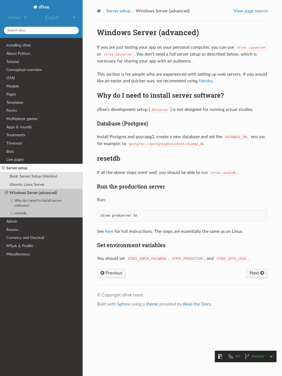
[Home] (99, 11)
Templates (14, 102)
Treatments (15, 135)
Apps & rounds (19, 127)
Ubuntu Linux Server (27, 184)
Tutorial (12, 62)
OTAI (10, 78)
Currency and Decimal (25, 238)
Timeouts (14, 143)
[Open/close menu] (3, 168)
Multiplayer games (21, 119)
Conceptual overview (24, 70)
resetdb (20, 213)
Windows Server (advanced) (33, 193)
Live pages (15, 159)
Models (12, 86)
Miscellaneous (18, 254)
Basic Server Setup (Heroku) (33, 176)
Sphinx (123, 304)
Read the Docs (197, 304)
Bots (10, 151)
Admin (11, 221)
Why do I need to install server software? (38, 203)
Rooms (12, 230)
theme (152, 304)
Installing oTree (18, 45)
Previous (113, 273)
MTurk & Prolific (20, 246)
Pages (11, 94)
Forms (11, 110)
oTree (43, 7)
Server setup (16, 168)
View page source (251, 11)
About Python (18, 53)
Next (255, 273)
